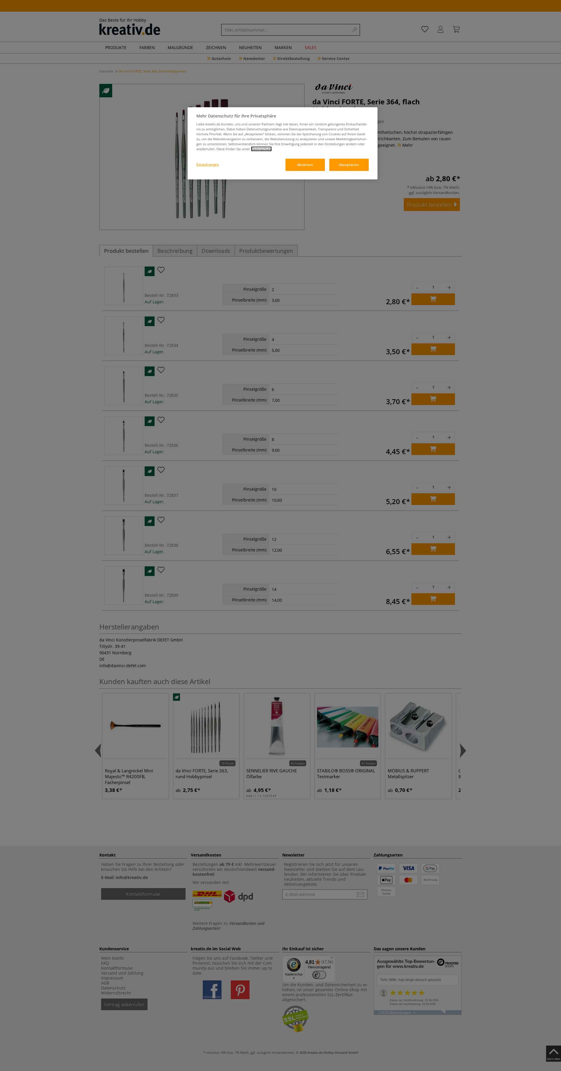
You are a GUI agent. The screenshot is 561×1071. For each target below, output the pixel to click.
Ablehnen (305, 164)
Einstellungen (207, 164)
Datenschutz (261, 149)
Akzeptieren (349, 164)
